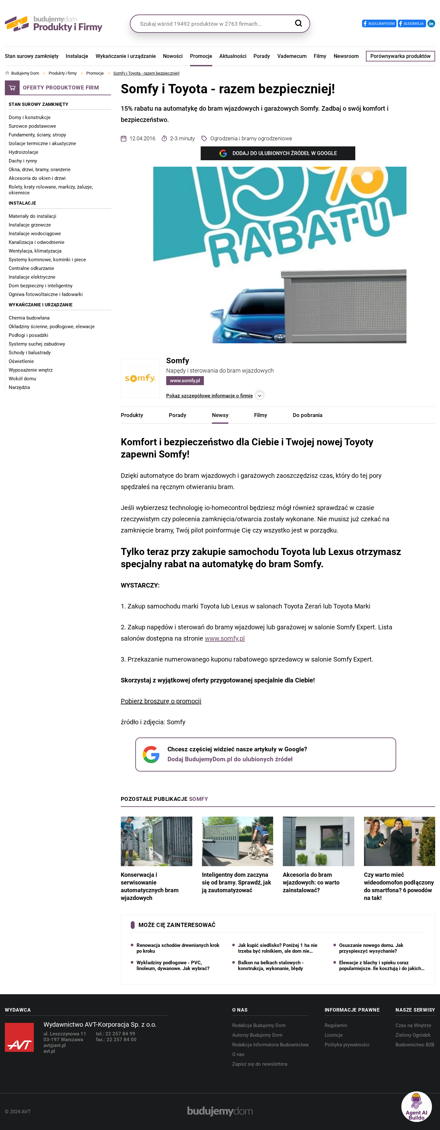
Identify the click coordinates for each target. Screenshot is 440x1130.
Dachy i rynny (23, 161)
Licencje (334, 1035)
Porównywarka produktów (400, 56)
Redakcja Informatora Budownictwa (270, 1045)
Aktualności (232, 56)
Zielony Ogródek (413, 1035)
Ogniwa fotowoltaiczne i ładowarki (46, 294)
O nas (238, 1054)
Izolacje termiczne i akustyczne (42, 143)
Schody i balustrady (30, 353)
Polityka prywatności (347, 1045)
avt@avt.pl (54, 1045)
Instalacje (77, 56)
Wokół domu (22, 379)
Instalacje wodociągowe (35, 233)
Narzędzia (19, 387)
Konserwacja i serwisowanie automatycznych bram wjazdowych (150, 886)
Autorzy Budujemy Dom (257, 1035)
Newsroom (346, 56)
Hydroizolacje (23, 152)
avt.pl (49, 1051)
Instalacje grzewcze (30, 225)
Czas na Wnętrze (413, 1025)
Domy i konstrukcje (30, 117)
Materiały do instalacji (32, 216)
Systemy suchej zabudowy (37, 344)
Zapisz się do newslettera (259, 1064)
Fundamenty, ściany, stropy (37, 135)
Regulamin (336, 1025)
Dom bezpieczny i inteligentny (40, 286)
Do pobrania (307, 415)
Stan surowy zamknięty (32, 56)
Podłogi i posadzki (28, 335)
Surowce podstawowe (32, 126)
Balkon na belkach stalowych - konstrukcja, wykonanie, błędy (271, 965)
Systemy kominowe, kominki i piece (47, 260)
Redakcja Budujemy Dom (259, 1025)
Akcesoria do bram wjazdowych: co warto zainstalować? (311, 882)
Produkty (132, 415)
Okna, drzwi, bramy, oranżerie (40, 169)
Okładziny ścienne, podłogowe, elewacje (52, 326)
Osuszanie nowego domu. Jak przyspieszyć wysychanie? (371, 948)
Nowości (173, 56)
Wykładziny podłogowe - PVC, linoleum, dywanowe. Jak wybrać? (173, 965)
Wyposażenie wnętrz (31, 370)
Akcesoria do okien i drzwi (37, 178)
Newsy (220, 415)
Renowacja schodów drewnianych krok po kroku (178, 948)
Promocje (201, 56)
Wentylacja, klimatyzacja (35, 251)
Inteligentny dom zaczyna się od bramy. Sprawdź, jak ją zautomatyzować (236, 882)
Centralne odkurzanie (31, 268)
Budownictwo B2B (415, 1045)
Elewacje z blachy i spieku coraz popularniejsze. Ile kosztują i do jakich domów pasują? (380, 965)
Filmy (320, 56)
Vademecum (292, 56)
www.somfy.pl (185, 381)
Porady (261, 56)
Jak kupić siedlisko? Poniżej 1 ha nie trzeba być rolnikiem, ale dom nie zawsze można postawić (277, 948)
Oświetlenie (21, 361)
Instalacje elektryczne (32, 277)
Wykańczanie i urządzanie (126, 56)
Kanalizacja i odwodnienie (36, 242)
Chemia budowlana (29, 318)
